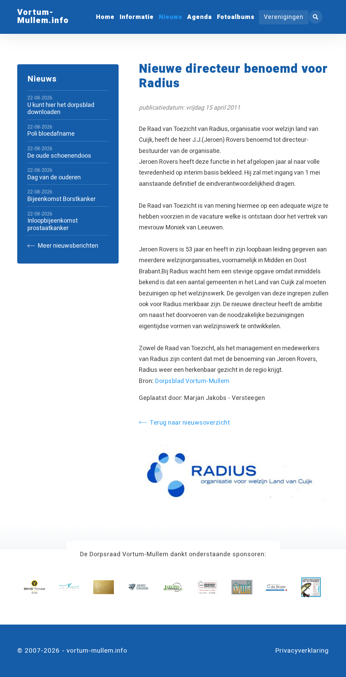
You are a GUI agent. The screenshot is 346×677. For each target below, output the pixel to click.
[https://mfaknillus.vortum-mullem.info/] (241, 587)
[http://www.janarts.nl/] (138, 587)
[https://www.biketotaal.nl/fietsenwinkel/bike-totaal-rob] (34, 587)
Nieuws (170, 17)
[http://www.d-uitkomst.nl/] (311, 587)
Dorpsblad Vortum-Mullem (192, 381)
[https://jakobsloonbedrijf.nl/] (173, 587)
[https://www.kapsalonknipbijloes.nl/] (103, 587)
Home (105, 17)
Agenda (199, 17)
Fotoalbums (235, 17)
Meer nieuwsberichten (67, 245)
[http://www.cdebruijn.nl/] (276, 587)
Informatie (137, 17)
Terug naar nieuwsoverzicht (190, 422)
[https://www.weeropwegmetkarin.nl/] (69, 587)
